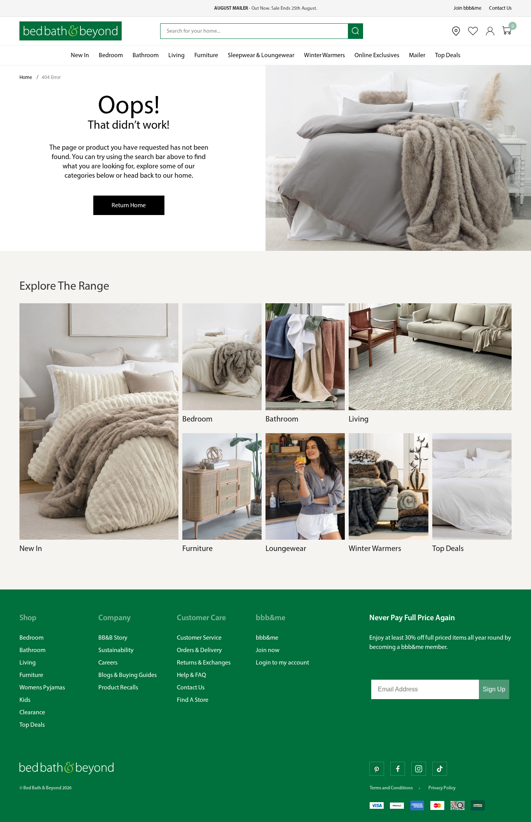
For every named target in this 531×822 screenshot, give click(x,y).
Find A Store (192, 699)
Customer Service (199, 637)
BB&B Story (113, 637)
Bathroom (32, 650)
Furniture (31, 675)
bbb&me (267, 637)
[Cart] (507, 31)
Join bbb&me (468, 8)
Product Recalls (118, 687)
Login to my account (282, 662)
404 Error (51, 77)
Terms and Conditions (391, 788)
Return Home (129, 205)
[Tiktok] (439, 769)
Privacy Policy (442, 788)
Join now (267, 650)
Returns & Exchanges (204, 662)
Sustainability (116, 650)
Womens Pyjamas (42, 687)
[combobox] (254, 31)
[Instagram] (418, 769)
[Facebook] (397, 769)
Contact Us (500, 8)
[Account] (490, 31)
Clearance (32, 712)
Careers (107, 662)
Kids (24, 699)
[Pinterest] (376, 769)
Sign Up (494, 689)
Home (26, 77)
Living (27, 662)
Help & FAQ (191, 675)
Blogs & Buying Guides (127, 675)
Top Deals (32, 724)
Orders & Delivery (199, 650)
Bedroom (31, 637)
